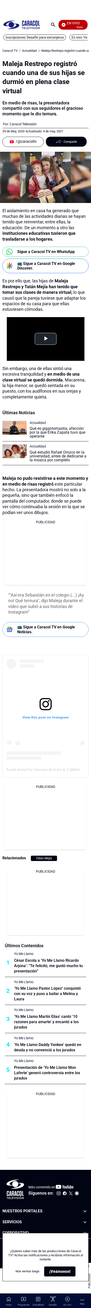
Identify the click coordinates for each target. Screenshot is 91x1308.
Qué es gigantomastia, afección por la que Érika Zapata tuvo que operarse (57, 432)
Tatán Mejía (44, 858)
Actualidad (29, 50)
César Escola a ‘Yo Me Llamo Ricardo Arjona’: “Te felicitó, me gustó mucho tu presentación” (48, 965)
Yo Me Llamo (23, 954)
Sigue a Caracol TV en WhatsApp (46, 251)
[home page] (21, 24)
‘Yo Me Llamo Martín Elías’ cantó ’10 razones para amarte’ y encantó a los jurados (46, 1022)
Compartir (70, 141)
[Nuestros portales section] (85, 1211)
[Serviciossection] (85, 1221)
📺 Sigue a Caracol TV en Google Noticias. (46, 629)
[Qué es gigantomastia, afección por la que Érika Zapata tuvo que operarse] (14, 428)
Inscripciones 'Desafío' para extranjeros (35, 37)
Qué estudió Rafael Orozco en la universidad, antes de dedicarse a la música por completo (58, 456)
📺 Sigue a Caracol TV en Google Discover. (46, 265)
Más (82, 1303)
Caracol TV (9, 50)
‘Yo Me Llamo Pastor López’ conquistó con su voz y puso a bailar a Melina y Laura (47, 993)
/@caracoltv (26, 141)
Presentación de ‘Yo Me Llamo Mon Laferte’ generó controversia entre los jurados (47, 1072)
